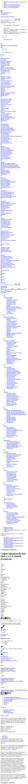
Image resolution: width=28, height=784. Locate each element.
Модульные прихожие (12, 456)
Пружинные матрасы (12, 397)
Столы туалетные (11, 322)
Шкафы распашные (9, 712)
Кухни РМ (9, 298)
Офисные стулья (11, 487)
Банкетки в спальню (12, 318)
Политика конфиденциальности (12, 697)
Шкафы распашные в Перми (14, 333)
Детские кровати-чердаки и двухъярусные (14, 379)
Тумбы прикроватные (12, 323)
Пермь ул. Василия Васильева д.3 (12, 5)
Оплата (5, 704)
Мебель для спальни (9, 317)
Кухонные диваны (11, 301)
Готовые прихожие (11, 453)
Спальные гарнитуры (12, 321)
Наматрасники (10, 401)
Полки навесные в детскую (14, 373)
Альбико (3, 585)
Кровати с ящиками (12, 518)
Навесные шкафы (11, 418)
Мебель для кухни (8, 297)
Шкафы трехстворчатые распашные (16, 413)
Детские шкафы (11, 376)
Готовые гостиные (11, 343)
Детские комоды (11, 381)
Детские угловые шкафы (13, 371)
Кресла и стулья (8, 484)
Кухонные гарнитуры (12, 300)
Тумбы (8, 462)
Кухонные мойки (11, 503)
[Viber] (8, 618)
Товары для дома (8, 499)
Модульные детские (12, 375)
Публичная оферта (8, 700)
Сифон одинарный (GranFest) (8, 668)
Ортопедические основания (14, 326)
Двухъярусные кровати (12, 514)
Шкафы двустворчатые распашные (15, 411)
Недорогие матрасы (12, 394)
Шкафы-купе (10, 335)
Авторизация (4, 287)
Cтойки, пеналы (11, 350)
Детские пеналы (11, 368)
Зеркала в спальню (11, 325)
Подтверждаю (4, 782)
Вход (10, 12)
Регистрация (5, 12)
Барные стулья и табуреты (13, 306)
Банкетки (9, 460)
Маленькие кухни (11, 304)
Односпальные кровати (13, 519)
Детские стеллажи (11, 369)
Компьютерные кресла (12, 387)
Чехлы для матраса (11, 402)
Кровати (9, 319)
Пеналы (9, 331)
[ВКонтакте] (1, 618)
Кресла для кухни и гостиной (14, 308)
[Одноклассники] (3, 618)
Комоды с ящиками (11, 432)
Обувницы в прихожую (13, 461)
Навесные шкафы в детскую (14, 372)
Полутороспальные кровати (14, 520)
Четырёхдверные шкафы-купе (14, 445)
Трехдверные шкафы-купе (13, 443)
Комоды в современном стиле (14, 430)
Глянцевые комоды (11, 428)
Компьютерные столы (12, 471)
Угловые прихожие (11, 458)
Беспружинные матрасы (13, 398)
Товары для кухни (8, 502)
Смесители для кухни (12, 506)
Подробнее (11, 782)
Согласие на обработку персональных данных (15, 698)
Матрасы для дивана (12, 400)
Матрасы (9, 330)
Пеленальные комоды (12, 383)
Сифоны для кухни (11, 505)
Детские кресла (10, 384)
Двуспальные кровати (12, 512)
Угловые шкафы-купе (12, 444)
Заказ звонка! (11, 25)
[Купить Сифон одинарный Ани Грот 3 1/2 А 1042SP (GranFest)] (15, 541)
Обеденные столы (11, 309)
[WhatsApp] (10, 618)
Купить (2, 600)
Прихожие (6, 452)
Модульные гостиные (12, 342)
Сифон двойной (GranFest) (7, 678)
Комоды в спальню (11, 431)
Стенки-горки (10, 344)
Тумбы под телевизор (12, 346)
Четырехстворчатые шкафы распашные (17, 414)
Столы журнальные (12, 355)
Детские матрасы (11, 385)
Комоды (9, 329)
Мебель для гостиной (9, 340)
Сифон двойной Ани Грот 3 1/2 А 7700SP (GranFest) (14, 690)
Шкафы (5, 409)
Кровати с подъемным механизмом (16, 516)
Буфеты (8, 305)
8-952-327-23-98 (5, 21)
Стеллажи (9, 347)
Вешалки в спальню (12, 327)
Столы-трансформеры (12, 358)
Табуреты (9, 312)
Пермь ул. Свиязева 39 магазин (11, 4)
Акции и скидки (8, 701)
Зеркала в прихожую (12, 464)
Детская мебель (7, 367)
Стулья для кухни (11, 310)
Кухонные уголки (11, 302)
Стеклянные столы (11, 475)
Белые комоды (10, 427)
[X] (6, 618)
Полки (8, 348)
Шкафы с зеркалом (11, 419)
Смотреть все (10, 313)
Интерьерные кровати (12, 522)
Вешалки (9, 465)
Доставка (6, 702)
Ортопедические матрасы (13, 396)
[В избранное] (2, 613)
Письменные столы (12, 474)
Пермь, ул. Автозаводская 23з (11, 7)
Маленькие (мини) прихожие (14, 454)
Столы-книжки (10, 356)
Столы (5, 470)
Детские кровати (11, 377)
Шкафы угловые (11, 334)
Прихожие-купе (11, 457)
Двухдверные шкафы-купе (13, 441)
